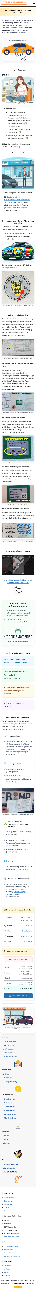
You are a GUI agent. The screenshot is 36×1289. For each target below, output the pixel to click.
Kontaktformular (9, 1168)
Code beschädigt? (10, 1114)
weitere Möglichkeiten (11, 1237)
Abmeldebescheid (10, 1053)
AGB (5, 1211)
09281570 (29, 926)
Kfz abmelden (9, 1045)
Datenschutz (8, 1201)
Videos (6, 1074)
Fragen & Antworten (11, 1164)
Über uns (7, 1275)
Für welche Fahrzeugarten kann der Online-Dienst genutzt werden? (16, 690)
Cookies (7, 1207)
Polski (6, 1139)
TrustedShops (8, 1250)
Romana (7, 1143)
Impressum (8, 1204)
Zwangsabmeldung (10, 1082)
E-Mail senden (27, 931)
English (6, 1135)
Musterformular (12, 845)
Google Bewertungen (11, 1246)
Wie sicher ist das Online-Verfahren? (14, 704)
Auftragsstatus (9, 1049)
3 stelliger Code (9, 1099)
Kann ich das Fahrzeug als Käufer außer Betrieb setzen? (15, 660)
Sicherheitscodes (10, 1041)
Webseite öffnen (26, 936)
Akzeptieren (18, 1287)
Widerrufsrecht (9, 1198)
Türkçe (6, 1147)
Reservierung (8, 1078)
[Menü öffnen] (34, 3)
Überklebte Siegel (10, 1118)
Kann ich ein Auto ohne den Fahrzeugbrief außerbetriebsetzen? (15, 675)
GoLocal (7, 1253)
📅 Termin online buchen (18, 996)
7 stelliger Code (9, 1107)
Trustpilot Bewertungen (12, 1256)
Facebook (7, 1266)
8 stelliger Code (9, 1110)
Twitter (6, 1272)
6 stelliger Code (9, 1103)
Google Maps (27, 941)
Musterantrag (11, 781)
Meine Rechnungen (10, 1056)
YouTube (7, 1269)
